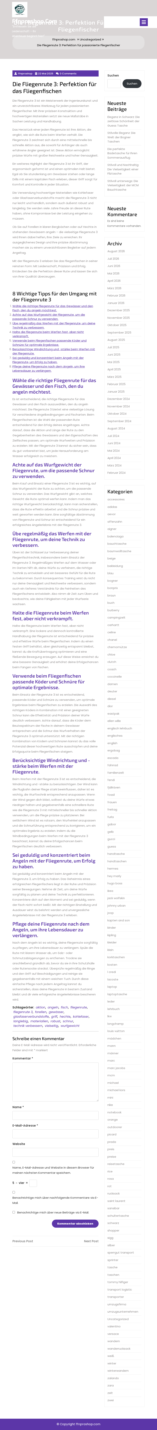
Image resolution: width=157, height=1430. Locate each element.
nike (110, 1105)
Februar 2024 (116, 473)
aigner (111, 529)
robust (55, 1021)
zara (110, 1385)
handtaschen (117, 861)
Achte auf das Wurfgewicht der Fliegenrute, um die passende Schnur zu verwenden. (48, 317)
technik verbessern (27, 1026)
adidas (112, 507)
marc (111, 1060)
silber (111, 1245)
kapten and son (118, 920)
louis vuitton (116, 1031)
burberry (113, 610)
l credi (111, 972)
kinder (111, 928)
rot (109, 1186)
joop (110, 913)
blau (110, 573)
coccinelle (114, 677)
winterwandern (118, 1371)
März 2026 (114, 288)
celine (111, 632)
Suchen (113, 75)
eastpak (113, 714)
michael (113, 1083)
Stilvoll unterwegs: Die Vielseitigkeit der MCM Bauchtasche (123, 185)
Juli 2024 (113, 436)
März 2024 (114, 465)
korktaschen (116, 957)
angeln (53, 1007)
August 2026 (116, 251)
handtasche (116, 854)
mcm (111, 1075)
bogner (112, 581)
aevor (111, 514)
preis (110, 1149)
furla (110, 817)
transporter (115, 1297)
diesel (111, 699)
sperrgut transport (120, 1252)
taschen (113, 1275)
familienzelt (115, 773)
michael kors (116, 1090)
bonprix (112, 588)
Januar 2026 (115, 303)
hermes (112, 869)
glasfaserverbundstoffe (31, 1016)
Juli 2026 (113, 259)
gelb (110, 832)
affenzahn (114, 522)
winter (111, 1363)
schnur (68, 1021)
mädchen (114, 1038)
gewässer (56, 1012)
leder (111, 1001)
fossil (111, 795)
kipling (111, 935)
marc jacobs (116, 1068)
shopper (113, 1230)
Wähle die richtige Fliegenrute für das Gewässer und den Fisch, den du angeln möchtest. (52, 308)
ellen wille (114, 721)
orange (112, 1120)
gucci (111, 839)
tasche (112, 1267)
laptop (112, 987)
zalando (113, 1378)
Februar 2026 (116, 295)
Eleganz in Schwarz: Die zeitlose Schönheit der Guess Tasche (123, 121)
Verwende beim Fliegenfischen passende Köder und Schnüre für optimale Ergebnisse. (49, 343)
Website (18, 1144)
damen (112, 684)
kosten (112, 965)
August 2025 (116, 340)
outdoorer (114, 1127)
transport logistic (119, 1289)
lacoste (112, 979)
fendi (111, 780)
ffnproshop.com (34, 20)
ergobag (113, 750)
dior (110, 706)
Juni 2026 (113, 266)
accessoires (116, 499)
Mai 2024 (113, 451)
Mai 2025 (113, 362)
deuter (112, 691)
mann (111, 1046)
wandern (113, 1341)
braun (111, 595)
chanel (112, 640)
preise (111, 1157)
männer (113, 1053)
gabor (111, 824)
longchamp (115, 1024)
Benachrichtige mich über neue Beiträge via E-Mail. (53, 1212)
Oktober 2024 (117, 414)
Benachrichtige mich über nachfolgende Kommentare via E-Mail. (55, 1200)
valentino (114, 1326)
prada (111, 1142)
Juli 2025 (113, 347)
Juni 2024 (113, 443)
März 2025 (114, 377)
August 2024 (116, 428)
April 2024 (114, 458)
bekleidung (115, 566)
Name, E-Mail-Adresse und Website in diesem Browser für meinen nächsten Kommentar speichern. (53, 1170)
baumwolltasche (119, 551)
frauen (112, 802)
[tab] (144, 22)
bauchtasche (117, 544)
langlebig (20, 1021)
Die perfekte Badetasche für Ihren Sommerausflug (122, 153)
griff (54, 1016)
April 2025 (114, 369)
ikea (110, 891)
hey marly (114, 876)
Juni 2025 (113, 355)
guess (111, 846)
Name (18, 1107)
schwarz (113, 1223)
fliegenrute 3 (23, 1012)
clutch (111, 662)
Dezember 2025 (118, 310)
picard (111, 1134)
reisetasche (115, 1164)
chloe (111, 654)
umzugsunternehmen (122, 1312)
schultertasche (118, 1216)
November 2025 (118, 318)
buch (110, 603)
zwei (110, 1400)
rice (110, 1171)
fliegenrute (78, 1007)
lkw (109, 1016)
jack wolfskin (116, 898)
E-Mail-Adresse (25, 1126)
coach (111, 669)
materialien (39, 1021)
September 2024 (119, 421)
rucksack (113, 1193)
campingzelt (116, 617)
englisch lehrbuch (119, 728)
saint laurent (116, 1201)
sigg (110, 1238)
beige (111, 558)
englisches (115, 736)
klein (110, 950)
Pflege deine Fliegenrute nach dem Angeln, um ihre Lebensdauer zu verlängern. (48, 368)
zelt (110, 1393)
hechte (65, 1016)
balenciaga (115, 536)
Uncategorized (118, 1319)
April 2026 (114, 281)
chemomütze (117, 647)
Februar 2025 (116, 384)
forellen (40, 1012)
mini (110, 1098)
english (112, 743)
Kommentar (22, 1058)
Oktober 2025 (117, 325)
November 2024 (118, 406)
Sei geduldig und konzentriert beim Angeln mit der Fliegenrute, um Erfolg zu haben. (48, 360)
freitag (112, 809)
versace (113, 1334)
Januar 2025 (116, 392)
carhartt (113, 625)
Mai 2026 (113, 273)
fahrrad (112, 765)
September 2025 (119, 332)
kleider (112, 942)
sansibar (113, 1208)
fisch (64, 1007)
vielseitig (51, 1026)
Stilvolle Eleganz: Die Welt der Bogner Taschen (121, 137)
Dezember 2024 (118, 399)
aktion (40, 1007)
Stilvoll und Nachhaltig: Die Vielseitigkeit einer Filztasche (123, 169)
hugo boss (114, 883)
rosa (110, 1179)
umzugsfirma (116, 1304)
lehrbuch (113, 1009)
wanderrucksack (118, 1349)
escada (112, 758)
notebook (114, 1112)
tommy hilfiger (117, 1282)
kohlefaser (81, 1016)
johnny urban (116, 906)
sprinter (112, 1260)
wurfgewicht (70, 1026)
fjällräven (113, 787)
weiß (110, 1356)
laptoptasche (117, 994)
